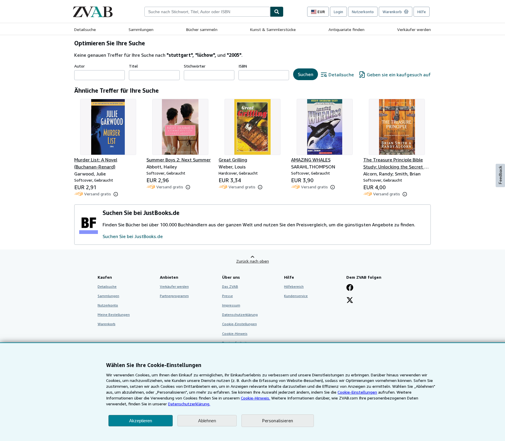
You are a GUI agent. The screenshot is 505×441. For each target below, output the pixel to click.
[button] (115, 194)
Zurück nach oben (252, 261)
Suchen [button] (305, 74)
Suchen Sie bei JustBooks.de (133, 236)
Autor (79, 65)
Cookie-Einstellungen (357, 392)
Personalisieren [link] (277, 420)
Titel (133, 65)
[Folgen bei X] (349, 300)
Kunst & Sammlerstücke (273, 29)
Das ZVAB (230, 286)
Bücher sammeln (201, 29)
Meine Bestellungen (114, 314)
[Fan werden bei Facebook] (349, 288)
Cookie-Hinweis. (255, 397)
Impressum (231, 305)
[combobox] (207, 12)
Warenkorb (106, 324)
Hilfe (421, 11)
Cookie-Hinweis (235, 333)
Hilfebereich (294, 286)
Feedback (500, 175)
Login (338, 11)
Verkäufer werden (414, 29)
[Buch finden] (276, 12)
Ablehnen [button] (207, 420)
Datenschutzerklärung (240, 314)
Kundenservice (296, 296)
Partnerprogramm (174, 296)
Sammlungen (141, 29)
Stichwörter (194, 65)
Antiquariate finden (346, 29)
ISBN (242, 65)
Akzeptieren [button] (140, 420)
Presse (227, 296)
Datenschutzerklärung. (189, 403)
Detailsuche (85, 29)
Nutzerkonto (363, 11)
